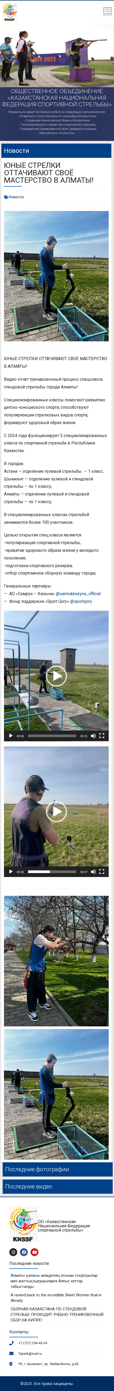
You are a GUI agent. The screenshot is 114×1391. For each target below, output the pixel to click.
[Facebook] (24, 1252)
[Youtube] (34, 1252)
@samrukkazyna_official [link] (78, 593)
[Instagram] (13, 1252)
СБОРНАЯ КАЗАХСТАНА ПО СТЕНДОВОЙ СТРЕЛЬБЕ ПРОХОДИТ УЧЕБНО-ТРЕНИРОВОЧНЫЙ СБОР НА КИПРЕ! (57, 1315)
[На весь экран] (101, 735)
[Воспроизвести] (11, 735)
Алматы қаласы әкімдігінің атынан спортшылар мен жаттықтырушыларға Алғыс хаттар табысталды (54, 1281)
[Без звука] (93, 735)
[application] (56, 676)
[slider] (52, 735)
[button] (56, 676)
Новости (16, 197)
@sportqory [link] (81, 601)
